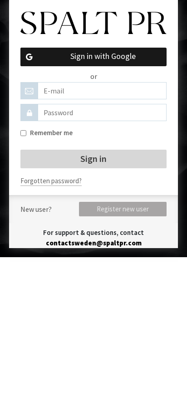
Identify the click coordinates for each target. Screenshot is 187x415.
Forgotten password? (51, 180)
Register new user (123, 209)
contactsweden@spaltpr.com (94, 243)
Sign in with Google (103, 56)
